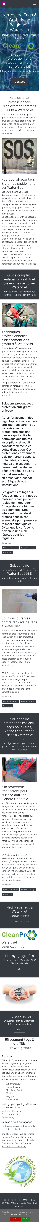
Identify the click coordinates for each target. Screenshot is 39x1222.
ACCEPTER (26, 1218)
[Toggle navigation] (34, 4)
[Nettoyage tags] (4, 4)
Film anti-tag (7, 552)
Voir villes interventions (19, 921)
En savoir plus (15, 1218)
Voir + (19, 969)
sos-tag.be (21, 1203)
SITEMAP (23, 1200)
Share (33, 1200)
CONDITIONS (9, 1200)
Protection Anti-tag (27, 548)
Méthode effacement (10, 548)
